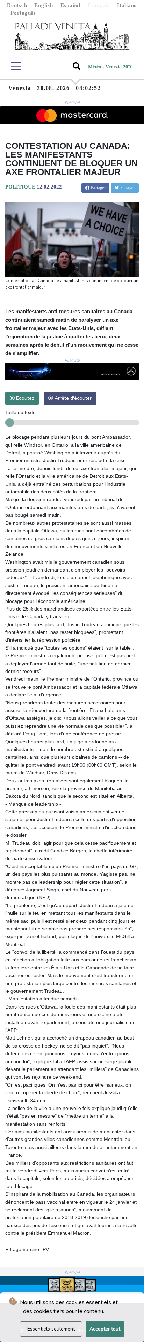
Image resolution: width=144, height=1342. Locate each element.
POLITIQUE (20, 187)
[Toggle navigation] (15, 66)
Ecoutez (24, 397)
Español (70, 5)
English (43, 5)
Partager (97, 187)
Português (23, 13)
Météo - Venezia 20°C (111, 66)
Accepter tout (104, 1329)
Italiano (127, 5)
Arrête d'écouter (72, 397)
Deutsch (17, 5)
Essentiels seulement (51, 1329)
